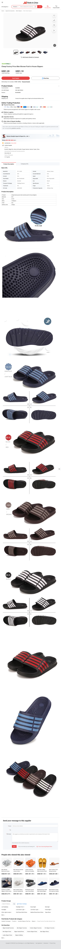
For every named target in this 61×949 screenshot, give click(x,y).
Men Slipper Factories (22, 928)
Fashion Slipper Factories (36, 928)
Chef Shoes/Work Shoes (21, 912)
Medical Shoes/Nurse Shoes (36, 912)
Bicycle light (33, 907)
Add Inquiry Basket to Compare (31, 57)
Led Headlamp (4, 907)
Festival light (48, 909)
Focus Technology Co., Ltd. (20, 943)
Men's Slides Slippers (27, 10)
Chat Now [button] (46, 78)
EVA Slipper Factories (49, 928)
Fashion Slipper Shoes (32, 931)
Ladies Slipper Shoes (7, 935)
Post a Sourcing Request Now (44, 846)
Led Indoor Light (34, 909)
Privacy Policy (52, 943)
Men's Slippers (19, 10)
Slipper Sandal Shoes (19, 931)
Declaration (46, 943)
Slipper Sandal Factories (8, 928)
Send (14, 846)
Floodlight (3, 909)
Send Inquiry (15, 78)
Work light (47, 907)
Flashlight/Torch (20, 907)
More (2, 938)
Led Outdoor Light (20, 909)
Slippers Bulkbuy (19, 935)
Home (2, 10)
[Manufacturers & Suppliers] (30, 2)
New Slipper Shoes (7, 931)
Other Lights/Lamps (6, 912)
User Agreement (39, 943)
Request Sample (26, 81)
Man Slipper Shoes (44, 931)
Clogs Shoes (48, 912)
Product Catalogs (22, 904)
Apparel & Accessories (10, 10)
